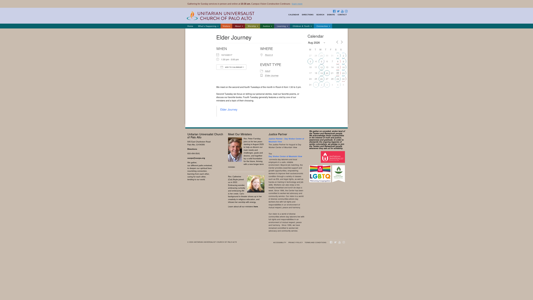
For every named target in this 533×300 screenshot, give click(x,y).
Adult (267, 71)
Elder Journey (272, 75)
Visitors (226, 26)
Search (320, 15)
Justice (266, 26)
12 (321, 67)
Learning (281, 26)
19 (321, 73)
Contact (342, 15)
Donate (331, 15)
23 (343, 73)
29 (321, 55)
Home (190, 26)
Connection (322, 26)
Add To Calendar (233, 67)
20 (327, 73)
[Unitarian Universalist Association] (333, 157)
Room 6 (269, 55)
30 (343, 79)
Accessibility (279, 242)
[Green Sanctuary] (339, 172)
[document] (266, 76)
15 (337, 67)
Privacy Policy (295, 242)
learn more (297, 4)
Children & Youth (301, 26)
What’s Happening (207, 26)
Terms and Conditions (315, 242)
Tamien (316, 133)
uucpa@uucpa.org (196, 158)
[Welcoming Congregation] (320, 172)
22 (337, 72)
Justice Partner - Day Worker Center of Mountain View (286, 140)
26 (321, 79)
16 (343, 67)
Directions (308, 15)
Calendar (293, 15)
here (256, 207)
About (238, 26)
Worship (252, 26)
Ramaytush (329, 133)
